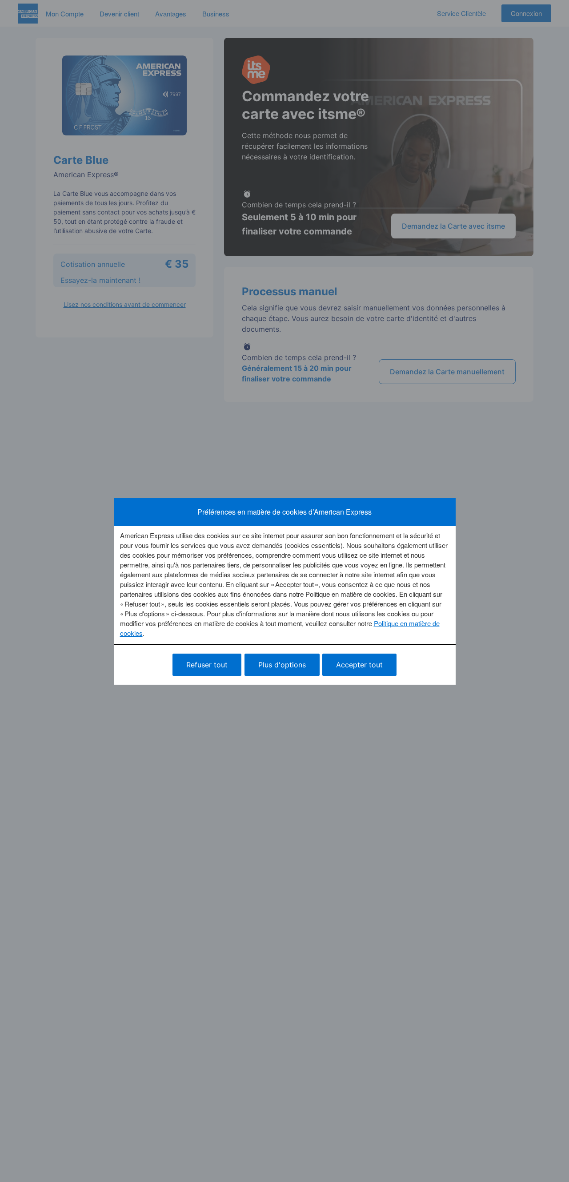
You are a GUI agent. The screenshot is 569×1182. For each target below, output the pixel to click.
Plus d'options (282, 664)
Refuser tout (207, 664)
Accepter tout (359, 664)
